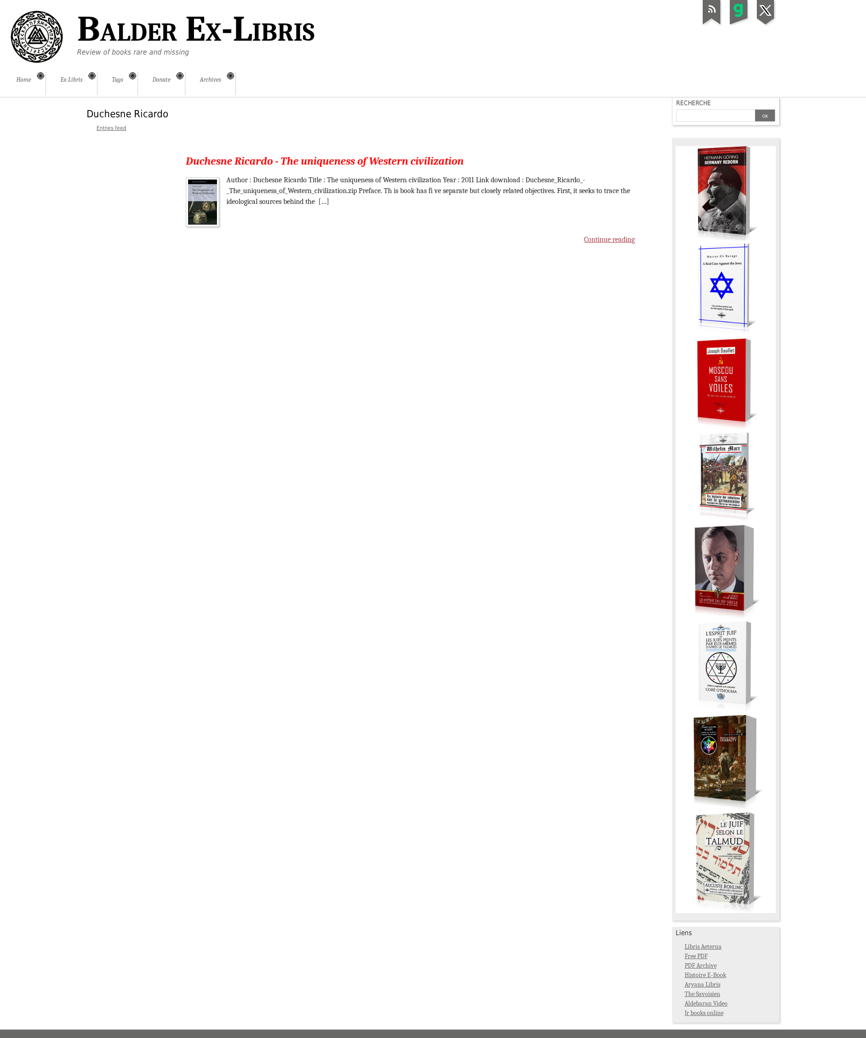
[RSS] (712, 24)
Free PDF (696, 956)
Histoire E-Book (705, 975)
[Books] (726, 911)
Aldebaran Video (706, 1003)
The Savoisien (702, 994)
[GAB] (739, 24)
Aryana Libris (702, 984)
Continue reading (609, 239)
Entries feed (111, 128)
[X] (766, 24)
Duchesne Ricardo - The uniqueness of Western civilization (325, 161)
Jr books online (704, 1013)
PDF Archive (701, 965)
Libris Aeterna (703, 946)
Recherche (693, 102)
